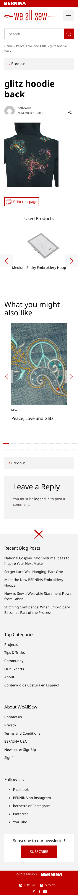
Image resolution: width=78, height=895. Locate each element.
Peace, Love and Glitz (31, 46)
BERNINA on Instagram (32, 797)
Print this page (25, 201)
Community (13, 660)
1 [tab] (6, 443)
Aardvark (24, 108)
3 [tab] (21, 443)
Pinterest (20, 814)
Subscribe (39, 851)
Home (8, 46)
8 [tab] (59, 443)
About (9, 677)
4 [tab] (28, 443)
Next (71, 260)
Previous (18, 63)
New (14, 410)
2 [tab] (13, 443)
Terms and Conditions (22, 733)
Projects (11, 644)
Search (69, 34)
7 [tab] (51, 443)
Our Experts (14, 669)
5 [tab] (36, 443)
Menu (68, 15)
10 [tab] (74, 443)
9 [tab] (66, 443)
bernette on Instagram (31, 805)
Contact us (13, 717)
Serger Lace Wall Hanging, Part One (33, 571)
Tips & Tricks (14, 652)
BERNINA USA (15, 741)
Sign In (10, 757)
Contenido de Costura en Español (31, 685)
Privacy (10, 725)
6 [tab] (44, 443)
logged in (42, 498)
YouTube (20, 822)
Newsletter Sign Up (20, 749)
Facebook (21, 789)
